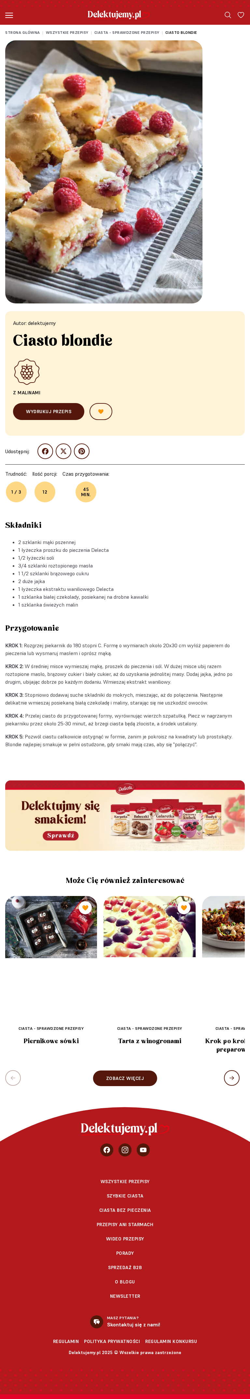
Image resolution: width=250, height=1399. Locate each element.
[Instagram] (125, 1149)
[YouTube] (143, 1149)
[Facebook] (106, 1149)
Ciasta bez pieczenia (125, 1210)
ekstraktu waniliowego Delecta (78, 589)
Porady (125, 1253)
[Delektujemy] (118, 15)
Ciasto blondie (181, 32)
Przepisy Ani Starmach (125, 1224)
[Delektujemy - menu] (9, 15)
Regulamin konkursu (171, 1341)
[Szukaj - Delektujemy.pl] (228, 15)
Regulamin (66, 1341)
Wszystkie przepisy (67, 32)
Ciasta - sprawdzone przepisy (127, 32)
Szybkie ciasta (125, 1196)
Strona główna (22, 32)
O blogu (125, 1282)
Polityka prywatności (112, 1341)
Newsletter (125, 1296)
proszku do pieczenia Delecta (76, 550)
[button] (232, 1078)
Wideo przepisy (125, 1239)
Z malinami (26, 393)
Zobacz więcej (125, 1078)
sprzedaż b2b (125, 1267)
